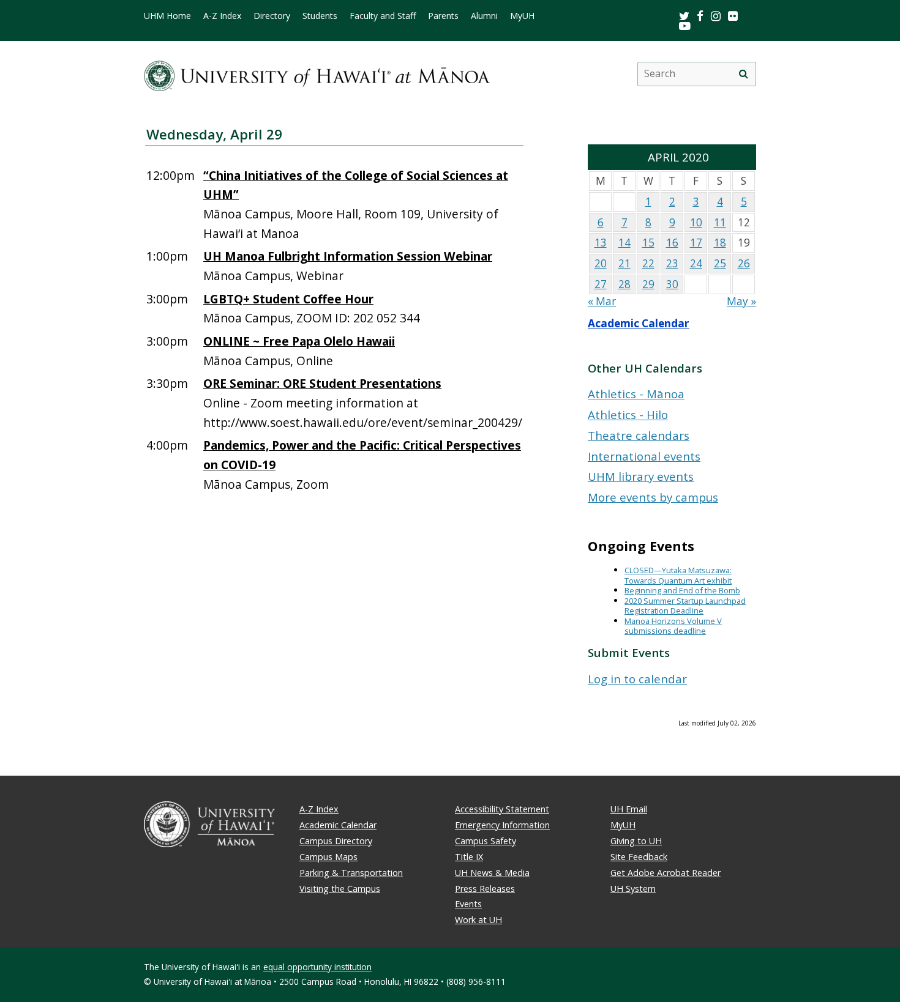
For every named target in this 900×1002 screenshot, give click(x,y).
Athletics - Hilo (628, 414)
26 (744, 263)
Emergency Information (502, 825)
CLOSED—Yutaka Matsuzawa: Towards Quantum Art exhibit (678, 575)
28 (624, 284)
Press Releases (485, 888)
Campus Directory (335, 841)
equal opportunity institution (317, 967)
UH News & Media (492, 872)
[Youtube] (685, 25)
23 (672, 263)
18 (720, 243)
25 (720, 263)
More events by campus (653, 497)
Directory (271, 16)
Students (319, 16)
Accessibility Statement (502, 809)
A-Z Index (222, 16)
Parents (443, 16)
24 (696, 263)
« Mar (602, 301)
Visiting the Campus (339, 888)
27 (600, 284)
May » (741, 301)
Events (468, 904)
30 (672, 284)
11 (720, 222)
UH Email (628, 809)
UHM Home (167, 16)
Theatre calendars (638, 435)
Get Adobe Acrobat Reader (665, 872)
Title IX (469, 857)
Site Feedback (638, 857)
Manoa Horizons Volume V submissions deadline (673, 626)
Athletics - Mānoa (636, 393)
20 (600, 263)
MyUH (522, 16)
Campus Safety (485, 841)
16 (672, 243)
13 (600, 243)
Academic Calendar (638, 323)
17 (696, 243)
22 (648, 263)
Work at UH (478, 920)
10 (696, 222)
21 (624, 263)
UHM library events (641, 476)
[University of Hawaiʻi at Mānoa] (317, 73)
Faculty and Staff (383, 16)
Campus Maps (328, 857)
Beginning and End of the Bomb (682, 590)
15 (648, 243)
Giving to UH (636, 841)
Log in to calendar (637, 678)
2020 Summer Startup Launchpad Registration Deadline (685, 606)
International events (644, 456)
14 (624, 243)
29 (648, 284)
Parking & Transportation (351, 872)
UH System (633, 888)
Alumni (484, 16)
